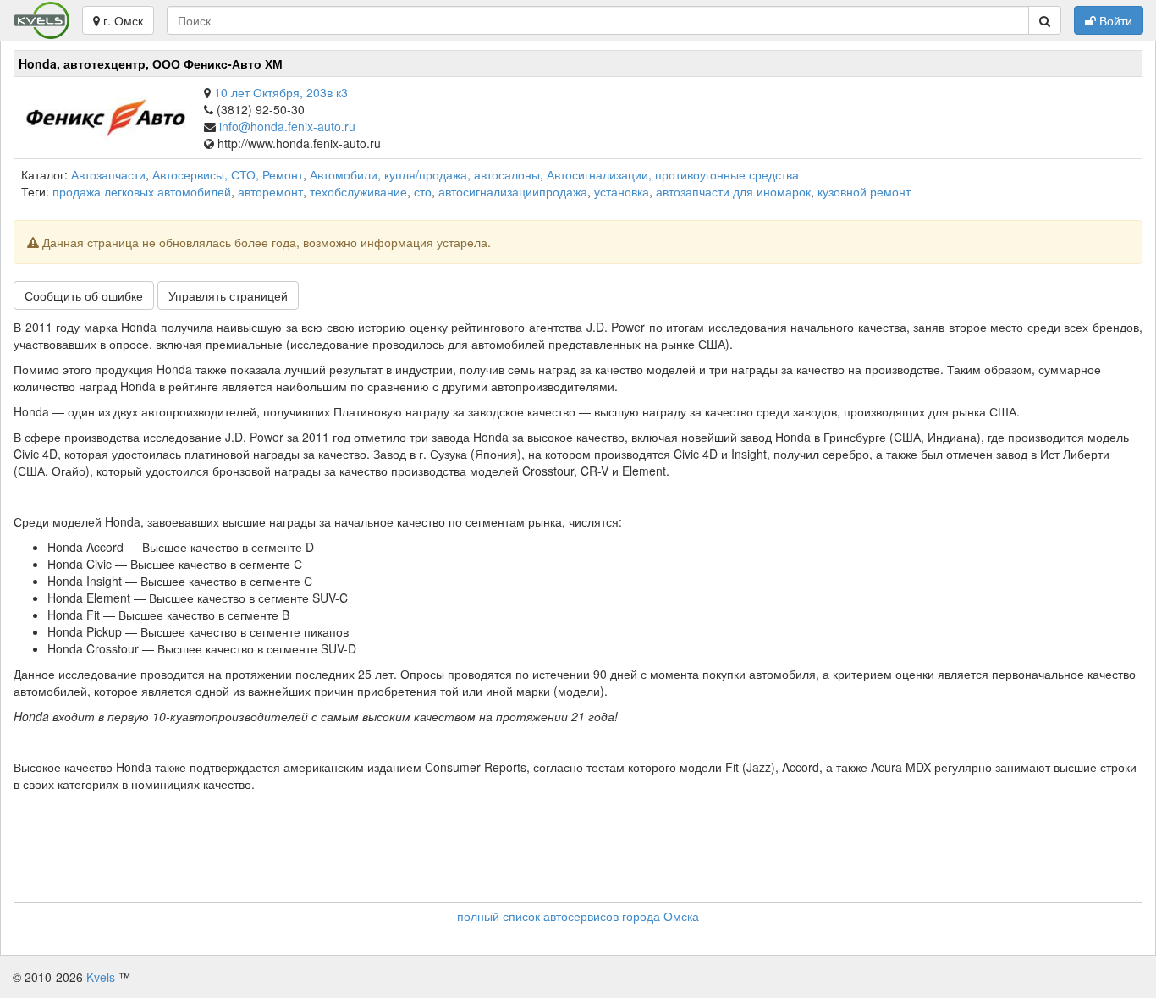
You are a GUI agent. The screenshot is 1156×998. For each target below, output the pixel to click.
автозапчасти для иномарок (733, 191)
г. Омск (121, 20)
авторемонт (270, 191)
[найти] (1044, 20)
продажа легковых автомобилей (141, 191)
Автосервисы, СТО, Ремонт (227, 174)
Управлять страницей (228, 295)
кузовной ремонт (864, 191)
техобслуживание (358, 191)
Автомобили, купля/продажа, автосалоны (425, 174)
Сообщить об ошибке (84, 295)
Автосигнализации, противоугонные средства (673, 174)
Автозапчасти (108, 174)
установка (621, 191)
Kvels (100, 976)
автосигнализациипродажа (512, 191)
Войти (1114, 20)
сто (423, 191)
